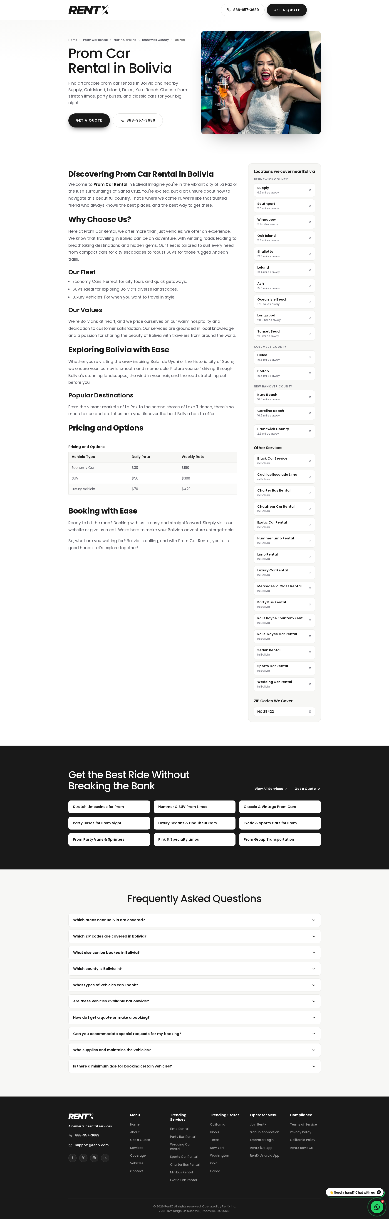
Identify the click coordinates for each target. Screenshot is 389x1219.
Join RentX (258, 1124)
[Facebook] (72, 1158)
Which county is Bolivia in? (97, 968)
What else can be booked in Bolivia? (106, 952)
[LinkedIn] (105, 1158)
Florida (215, 1171)
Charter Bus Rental (185, 1164)
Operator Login (262, 1140)
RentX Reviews (301, 1148)
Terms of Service (303, 1124)
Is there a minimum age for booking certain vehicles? (122, 1066)
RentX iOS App (261, 1148)
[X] (83, 1158)
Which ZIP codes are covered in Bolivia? (109, 936)
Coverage (138, 1155)
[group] (152, 469)
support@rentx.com (92, 1145)
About (135, 1132)
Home (72, 40)
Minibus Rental (181, 1172)
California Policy (302, 1140)
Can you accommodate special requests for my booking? (127, 1033)
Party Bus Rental (183, 1136)
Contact (137, 1171)
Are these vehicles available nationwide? (111, 1001)
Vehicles (136, 1163)
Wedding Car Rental (180, 1146)
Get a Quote (286, 9)
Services (136, 1148)
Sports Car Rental (184, 1156)
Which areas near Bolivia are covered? (109, 920)
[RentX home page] (88, 10)
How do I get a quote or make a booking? (111, 1017)
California (217, 1124)
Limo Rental (179, 1128)
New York (217, 1148)
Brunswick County (155, 40)
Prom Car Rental (95, 40)
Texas (214, 1140)
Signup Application (264, 1132)
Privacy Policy (300, 1132)
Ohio (214, 1163)
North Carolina (125, 40)
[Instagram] (94, 1158)
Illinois (214, 1132)
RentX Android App (264, 1155)
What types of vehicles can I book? (105, 985)
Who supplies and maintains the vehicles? (112, 1050)
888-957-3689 (246, 9)
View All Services (269, 788)
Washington (219, 1155)
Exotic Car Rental (183, 1180)
